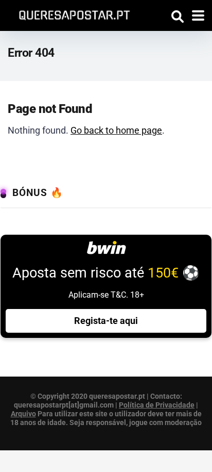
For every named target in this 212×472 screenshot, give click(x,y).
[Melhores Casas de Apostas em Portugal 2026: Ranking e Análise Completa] (71, 14)
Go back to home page (116, 130)
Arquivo (23, 414)
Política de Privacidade (157, 405)
